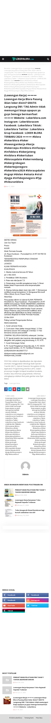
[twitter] (37, 605)
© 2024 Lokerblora (15, 718)
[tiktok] (13, 611)
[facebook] (13, 595)
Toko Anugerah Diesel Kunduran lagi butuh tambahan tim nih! (29, 511)
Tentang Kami (29, 718)
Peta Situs (39, 718)
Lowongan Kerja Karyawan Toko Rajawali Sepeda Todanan (27, 501)
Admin (25, 474)
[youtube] (13, 605)
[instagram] (37, 600)
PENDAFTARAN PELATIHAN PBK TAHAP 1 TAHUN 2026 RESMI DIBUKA (30, 491)
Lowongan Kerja (16, 68)
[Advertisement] (25, 28)
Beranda (7, 68)
